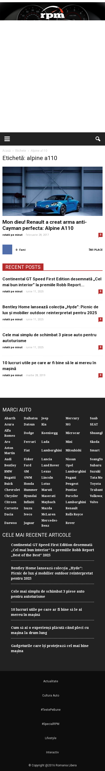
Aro (7, 442)
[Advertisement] (52, 77)
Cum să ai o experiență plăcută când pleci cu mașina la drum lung (50, 630)
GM (26, 471)
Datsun (29, 424)
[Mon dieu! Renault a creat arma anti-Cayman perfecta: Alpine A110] (52, 191)
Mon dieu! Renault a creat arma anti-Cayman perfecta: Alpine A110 (44, 225)
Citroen (10, 502)
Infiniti (29, 502)
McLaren (48, 514)
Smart (95, 450)
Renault (72, 508)
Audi (7, 459)
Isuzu (28, 508)
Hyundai (30, 496)
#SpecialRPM (50, 724)
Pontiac (71, 490)
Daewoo (10, 523)
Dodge (29, 433)
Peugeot (72, 483)
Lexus (46, 471)
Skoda (94, 442)
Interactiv (52, 752)
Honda (29, 483)
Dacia (8, 514)
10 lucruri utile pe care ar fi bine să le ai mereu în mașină (46, 612)
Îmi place (96, 249)
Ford (27, 465)
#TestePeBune (51, 709)
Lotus (46, 483)
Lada (45, 442)
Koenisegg (50, 433)
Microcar (73, 433)
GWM (28, 477)
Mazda (47, 508)
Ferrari (30, 442)
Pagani (71, 477)
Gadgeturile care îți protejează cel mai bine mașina (50, 648)
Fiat (27, 450)
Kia (44, 424)
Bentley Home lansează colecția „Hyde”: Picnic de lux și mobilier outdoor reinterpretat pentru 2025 (52, 573)
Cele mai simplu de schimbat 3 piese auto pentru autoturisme (47, 593)
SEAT (94, 424)
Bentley (10, 465)
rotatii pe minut (12, 234)
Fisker (28, 459)
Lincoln (47, 477)
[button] (98, 139)
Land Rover (50, 465)
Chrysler (11, 496)
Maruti (47, 490)
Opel (69, 465)
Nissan (71, 459)
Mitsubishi (73, 450)
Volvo (94, 502)
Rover (70, 523)
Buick (8, 483)
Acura (9, 424)
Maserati (48, 496)
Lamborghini (52, 450)
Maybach (48, 502)
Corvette (11, 508)
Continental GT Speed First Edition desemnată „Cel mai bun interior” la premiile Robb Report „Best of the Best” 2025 (52, 550)
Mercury (72, 418)
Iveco (28, 514)
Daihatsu (31, 418)
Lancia (47, 459)
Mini (69, 442)
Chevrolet (12, 490)
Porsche (72, 496)
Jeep (45, 418)
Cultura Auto (50, 695)
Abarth (9, 418)
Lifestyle (50, 738)
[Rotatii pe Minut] (52, 11)
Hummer (31, 490)
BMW (8, 471)
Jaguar (29, 523)
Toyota (95, 483)
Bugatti (10, 477)
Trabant (96, 490)
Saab (94, 418)
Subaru (95, 465)
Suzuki (95, 471)
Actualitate (50, 681)
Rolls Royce (74, 514)
